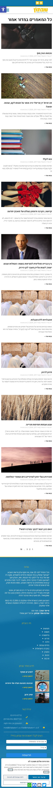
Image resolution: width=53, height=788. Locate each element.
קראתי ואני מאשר (38, 777)
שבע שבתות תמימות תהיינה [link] (39, 424)
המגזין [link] (46, 652)
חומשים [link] (46, 628)
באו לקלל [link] (47, 159)
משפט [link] (46, 632)
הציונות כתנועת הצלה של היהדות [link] (19, 683)
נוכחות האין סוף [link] (44, 53)
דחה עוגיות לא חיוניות (15, 777)
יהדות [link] (47, 655)
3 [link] (27, 549)
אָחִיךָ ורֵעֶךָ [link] (28, 694)
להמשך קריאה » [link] (27, 676)
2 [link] (29, 549)
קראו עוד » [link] (48, 67)
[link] (3, 9)
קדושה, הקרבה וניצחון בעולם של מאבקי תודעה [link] (29, 211)
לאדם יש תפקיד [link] (26, 672)
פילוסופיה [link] (45, 635)
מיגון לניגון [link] (46, 372)
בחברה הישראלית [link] (42, 648)
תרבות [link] (46, 658)
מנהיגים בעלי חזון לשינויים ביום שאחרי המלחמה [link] (29, 477)
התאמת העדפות (26, 782)
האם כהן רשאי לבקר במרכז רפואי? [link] (35, 529)
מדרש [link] (47, 638)
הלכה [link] (47, 642)
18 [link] (21, 549)
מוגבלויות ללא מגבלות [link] (41, 320)
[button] (7, 10)
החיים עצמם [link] (44, 645)
